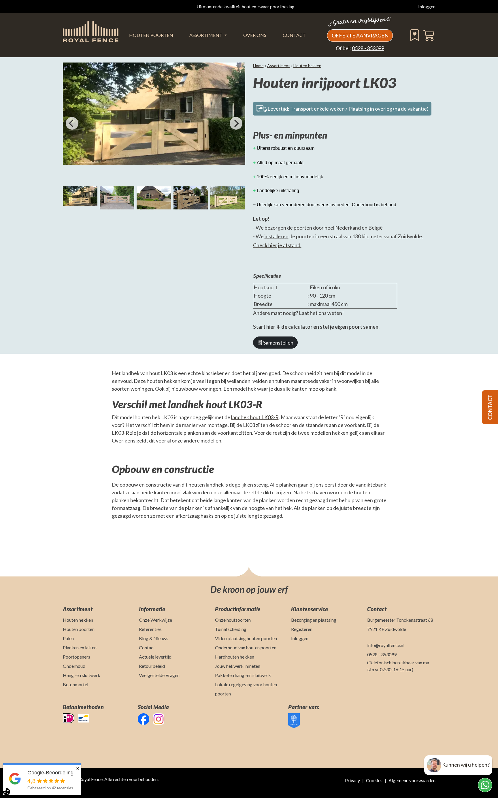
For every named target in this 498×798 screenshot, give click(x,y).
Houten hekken (307, 65)
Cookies (374, 780)
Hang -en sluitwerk (81, 675)
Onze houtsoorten (233, 620)
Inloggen (426, 6)
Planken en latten (80, 647)
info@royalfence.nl (385, 645)
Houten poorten (79, 629)
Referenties (150, 629)
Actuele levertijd (155, 656)
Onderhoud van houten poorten (245, 647)
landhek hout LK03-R (255, 417)
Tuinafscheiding (230, 629)
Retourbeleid (152, 666)
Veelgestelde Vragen (159, 675)
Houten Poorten (151, 35)
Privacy (352, 780)
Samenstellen (277, 342)
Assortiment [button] (206, 35)
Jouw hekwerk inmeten (237, 666)
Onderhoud (74, 666)
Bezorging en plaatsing (313, 620)
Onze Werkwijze (155, 620)
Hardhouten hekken (234, 656)
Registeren (301, 629)
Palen (68, 638)
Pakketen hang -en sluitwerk (243, 675)
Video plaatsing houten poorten (246, 638)
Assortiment (278, 65)
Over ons (254, 35)
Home (258, 65)
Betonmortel (75, 684)
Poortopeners (76, 656)
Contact (294, 35)
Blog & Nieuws (153, 638)
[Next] (236, 123)
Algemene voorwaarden (411, 780)
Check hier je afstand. (277, 245)
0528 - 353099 (368, 48)
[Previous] (72, 123)
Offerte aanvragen (360, 35)
